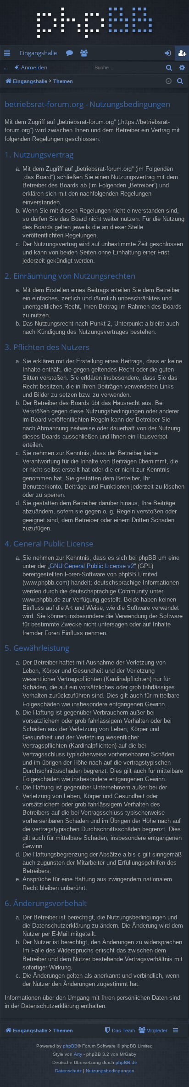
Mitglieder (85, 55)
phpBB (70, 1045)
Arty (78, 1054)
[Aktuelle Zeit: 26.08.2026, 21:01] (169, 81)
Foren (71, 55)
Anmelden (34, 67)
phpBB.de (126, 1062)
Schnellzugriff (9, 55)
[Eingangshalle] (94, 22)
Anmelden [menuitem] (169, 55)
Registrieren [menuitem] (183, 55)
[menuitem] (180, 81)
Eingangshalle (38, 53)
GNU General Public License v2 (92, 566)
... (6, 67)
